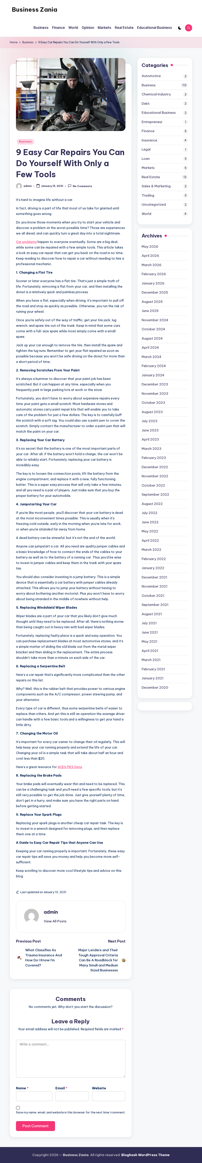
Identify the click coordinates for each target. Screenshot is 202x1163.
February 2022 (154, 559)
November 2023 (155, 393)
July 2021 (149, 623)
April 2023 (150, 439)
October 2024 (153, 329)
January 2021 (153, 678)
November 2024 (155, 320)
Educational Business (159, 112)
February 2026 (154, 274)
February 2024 (154, 366)
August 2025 (152, 301)
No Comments (82, 186)
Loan (146, 158)
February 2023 (154, 458)
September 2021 (155, 605)
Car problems (26, 242)
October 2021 (153, 595)
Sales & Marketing (156, 186)
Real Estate (151, 177)
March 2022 (151, 549)
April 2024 (150, 347)
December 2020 (155, 687)
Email (61, 1088)
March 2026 (151, 265)
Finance (148, 131)
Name (22, 1088)
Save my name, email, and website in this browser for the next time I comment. (70, 1112)
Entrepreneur (152, 122)
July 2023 (149, 421)
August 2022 (152, 504)
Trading (148, 195)
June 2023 (150, 430)
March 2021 (151, 660)
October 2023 (153, 402)
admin (51, 912)
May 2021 (149, 641)
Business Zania (34, 9)
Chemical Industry (156, 94)
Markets (148, 168)
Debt (146, 103)
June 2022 (150, 522)
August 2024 (152, 338)
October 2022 (153, 485)
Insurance (149, 140)
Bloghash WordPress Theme (145, 1155)
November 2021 (154, 586)
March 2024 (151, 357)
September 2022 (155, 494)
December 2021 (154, 577)
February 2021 (153, 669)
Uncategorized (154, 204)
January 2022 (153, 568)
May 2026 (150, 246)
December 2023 (155, 384)
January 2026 (153, 283)
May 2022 (150, 531)
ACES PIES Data (70, 767)
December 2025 (155, 292)
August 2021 (152, 614)
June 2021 (150, 632)
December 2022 (155, 467)
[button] (55, 921)
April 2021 (150, 651)
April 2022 (150, 540)
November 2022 (155, 476)
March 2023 (151, 448)
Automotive (151, 76)
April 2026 (150, 255)
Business (25, 141)
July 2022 (149, 513)
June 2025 (150, 311)
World (146, 214)
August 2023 (152, 412)
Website (99, 1088)
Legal (146, 149)
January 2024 (153, 375)
